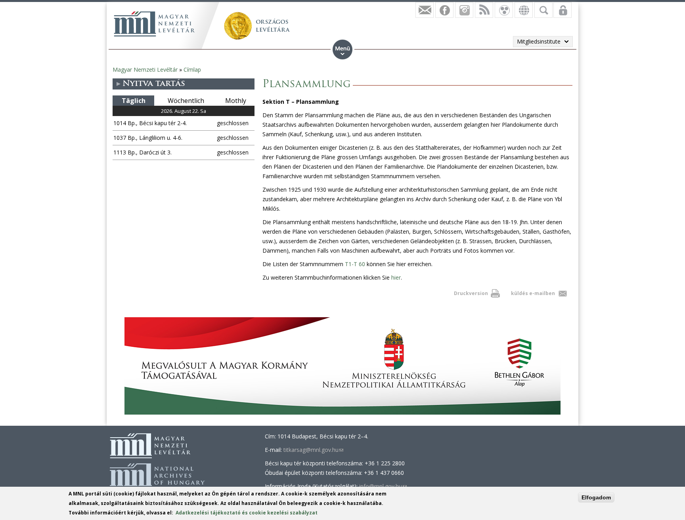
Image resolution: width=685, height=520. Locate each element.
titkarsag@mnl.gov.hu (313, 449)
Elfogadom (596, 497)
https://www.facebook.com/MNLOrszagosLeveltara (444, 10)
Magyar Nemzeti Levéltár (145, 69)
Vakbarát (504, 10)
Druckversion (471, 293)
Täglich (133, 100)
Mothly (235, 100)
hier (396, 277)
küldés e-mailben (533, 293)
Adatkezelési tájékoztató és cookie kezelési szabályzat (247, 512)
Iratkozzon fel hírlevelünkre (424, 10)
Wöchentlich (186, 100)
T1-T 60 (356, 264)
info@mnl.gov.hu (383, 486)
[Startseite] (154, 24)
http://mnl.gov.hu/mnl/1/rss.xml (484, 10)
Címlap (192, 69)
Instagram (464, 10)
